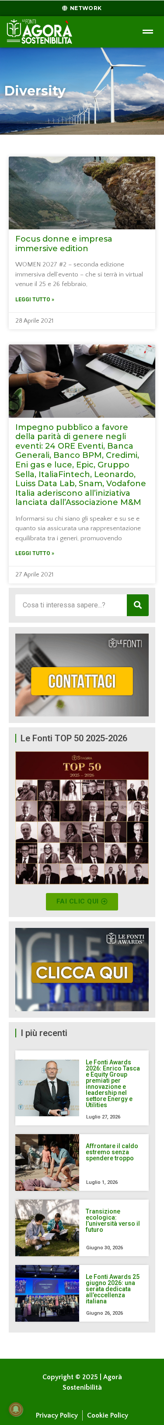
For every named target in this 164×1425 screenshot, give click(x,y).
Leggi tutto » (34, 300)
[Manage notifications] (16, 1409)
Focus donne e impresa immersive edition (63, 243)
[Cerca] (138, 605)
